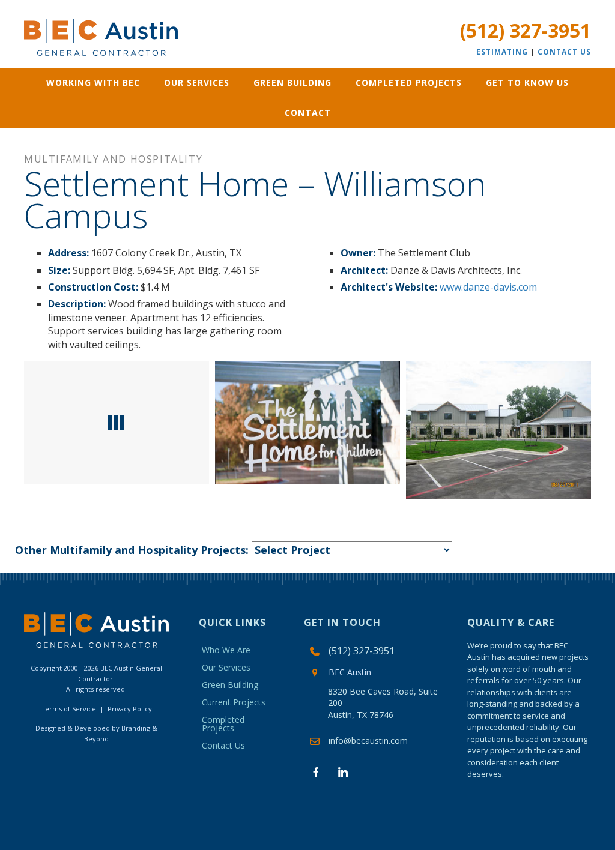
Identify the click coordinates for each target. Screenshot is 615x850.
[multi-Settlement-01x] (116, 422)
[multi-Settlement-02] (498, 430)
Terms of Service (68, 708)
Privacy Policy (130, 708)
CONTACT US (564, 52)
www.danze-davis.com (488, 287)
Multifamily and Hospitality (113, 159)
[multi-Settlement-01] (307, 422)
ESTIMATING (502, 52)
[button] (316, 772)
